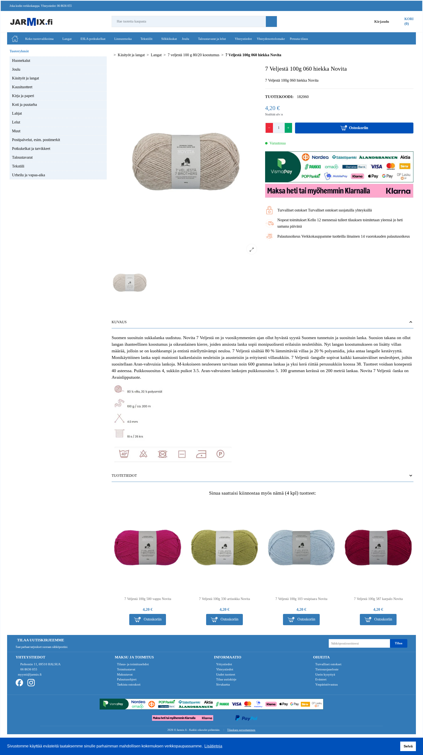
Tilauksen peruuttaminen (241, 729)
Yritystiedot (223, 664)
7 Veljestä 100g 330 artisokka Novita (224, 599)
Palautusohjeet (126, 679)
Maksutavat (124, 674)
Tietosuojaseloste (327, 669)
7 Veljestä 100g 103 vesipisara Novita (301, 599)
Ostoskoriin (358, 128)
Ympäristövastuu (326, 684)
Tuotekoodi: (279, 97)
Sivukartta (222, 684)
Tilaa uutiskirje (225, 679)
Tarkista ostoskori (128, 684)
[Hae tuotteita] (271, 21)
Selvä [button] (408, 746)
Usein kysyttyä (325, 674)
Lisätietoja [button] (213, 746)
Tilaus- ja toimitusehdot (132, 664)
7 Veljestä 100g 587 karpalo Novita (378, 599)
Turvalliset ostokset (328, 664)
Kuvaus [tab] (119, 322)
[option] (186, 161)
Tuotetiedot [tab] (124, 475)
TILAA (398, 643)
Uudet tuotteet (225, 674)
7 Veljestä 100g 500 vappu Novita (147, 599)
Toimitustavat (125, 669)
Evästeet (321, 679)
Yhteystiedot (224, 669)
